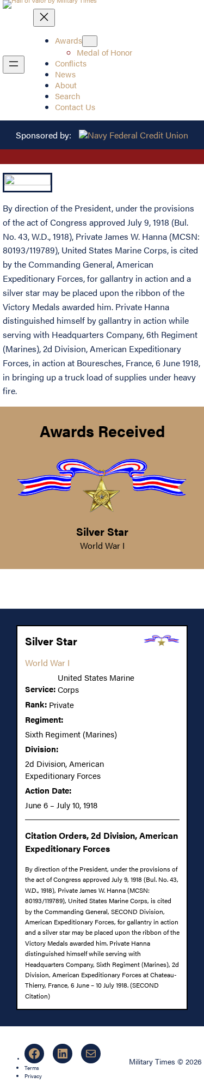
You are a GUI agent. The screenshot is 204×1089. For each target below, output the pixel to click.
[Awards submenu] (89, 41)
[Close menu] (44, 18)
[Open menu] (13, 65)
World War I (102, 545)
